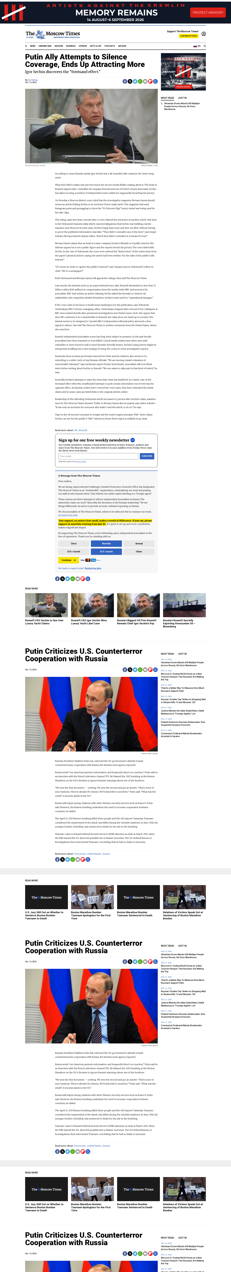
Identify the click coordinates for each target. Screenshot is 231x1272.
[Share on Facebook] (125, 81)
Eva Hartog (33, 80)
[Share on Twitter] (130, 81)
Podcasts (110, 46)
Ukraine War (45, 46)
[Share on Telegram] (135, 81)
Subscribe (147, 456)
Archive (122, 46)
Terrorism (80, 853)
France (106, 853)
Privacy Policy (81, 461)
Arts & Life (95, 46)
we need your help (67, 515)
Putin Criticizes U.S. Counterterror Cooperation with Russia (83, 655)
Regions (59, 46)
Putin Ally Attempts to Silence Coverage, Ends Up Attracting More (85, 60)
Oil (75, 430)
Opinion (83, 46)
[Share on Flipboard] (150, 81)
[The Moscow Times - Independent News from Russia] (52, 34)
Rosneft (83, 430)
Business (71, 46)
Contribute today (188, 36)
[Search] (205, 46)
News (32, 46)
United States (94, 853)
